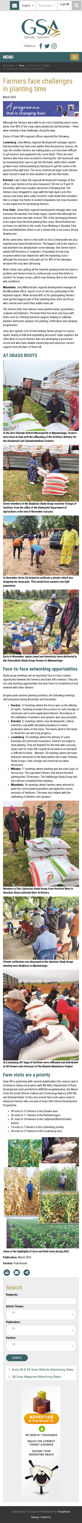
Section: (11, 1337)
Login (63, 4)
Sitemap (35, 1517)
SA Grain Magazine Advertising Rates (36, 1377)
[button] (28, 5)
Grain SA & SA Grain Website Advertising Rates (43, 1369)
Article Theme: (15, 1306)
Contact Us (14, 5)
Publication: (13, 1322)
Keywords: (12, 1294)
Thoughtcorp (63, 1511)
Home (21, 65)
